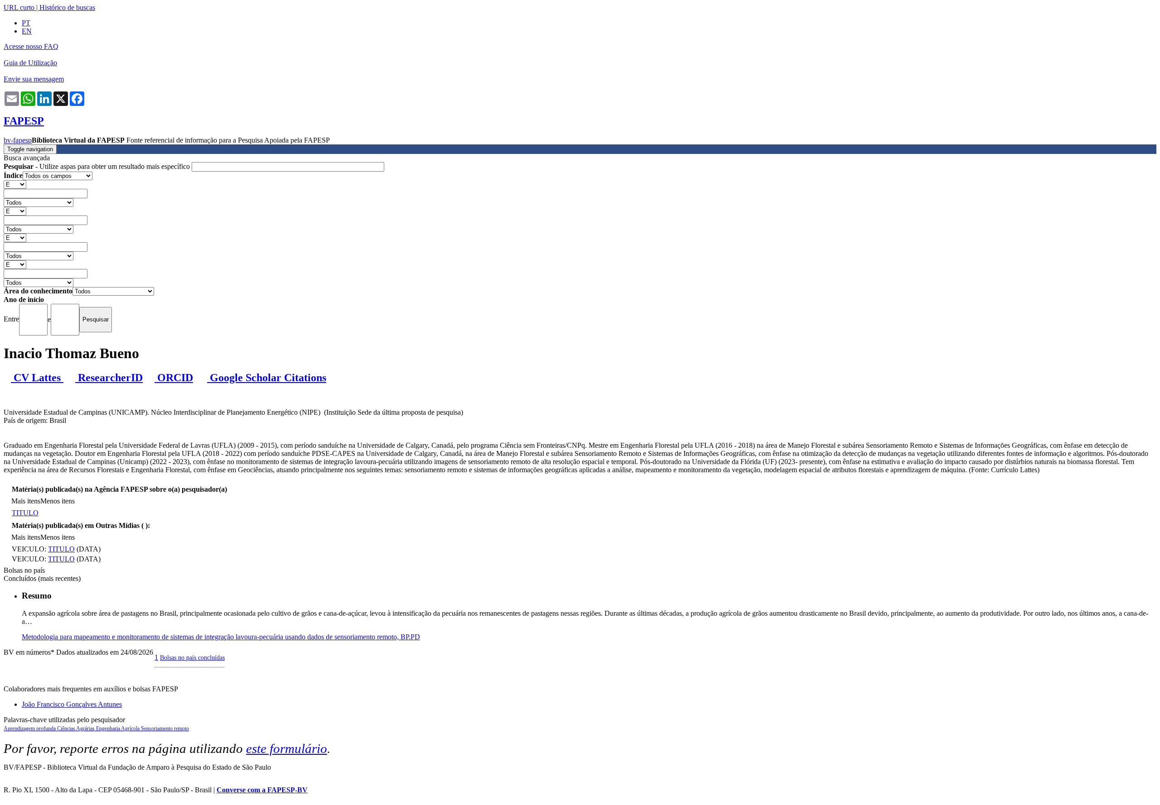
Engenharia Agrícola (118, 728)
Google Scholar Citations (266, 377)
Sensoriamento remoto (165, 728)
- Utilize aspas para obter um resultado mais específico (98, 166)
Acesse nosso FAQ (31, 46)
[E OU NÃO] (15, 184)
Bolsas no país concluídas (192, 657)
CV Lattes (37, 377)
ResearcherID (109, 377)
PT (26, 23)
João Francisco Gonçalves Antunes (72, 704)
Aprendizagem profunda (30, 728)
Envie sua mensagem (34, 79)
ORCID (174, 377)
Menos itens (57, 501)
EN (27, 31)
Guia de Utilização (30, 63)
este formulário (286, 748)
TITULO (25, 513)
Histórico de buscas (67, 7)
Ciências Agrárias (76, 728)
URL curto (19, 7)
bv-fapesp (18, 140)
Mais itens (25, 501)
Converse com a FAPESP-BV (262, 790)
